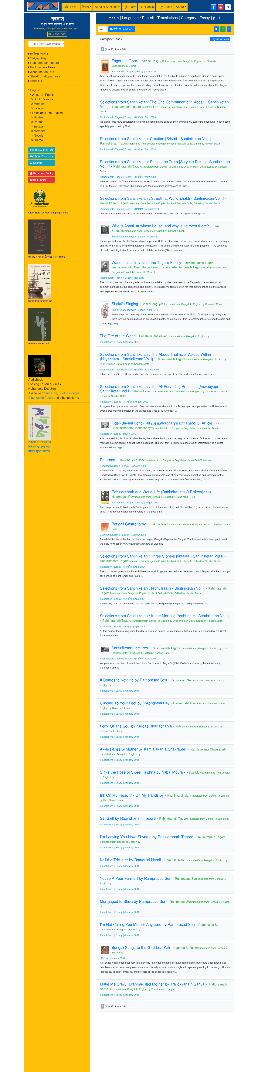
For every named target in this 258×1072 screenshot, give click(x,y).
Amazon (51, 393)
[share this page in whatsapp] (223, 29)
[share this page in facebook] (228, 29)
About (180, 7)
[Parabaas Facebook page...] (213, 7)
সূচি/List (129, 7)
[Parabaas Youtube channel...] (220, 7)
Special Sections (106, 7)
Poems (38, 122)
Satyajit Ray (38, 58)
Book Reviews (43, 99)
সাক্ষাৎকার (36, 81)
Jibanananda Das (42, 72)
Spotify (63, 393)
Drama (38, 140)
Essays (39, 108)
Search (37, 163)
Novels (38, 136)
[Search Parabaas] (228, 7)
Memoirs (39, 104)
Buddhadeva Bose (42, 67)
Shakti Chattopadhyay (45, 76)
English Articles (220, 39)
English (35, 90)
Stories (38, 117)
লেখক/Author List (42, 150)
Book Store (39, 180)
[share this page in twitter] (216, 29)
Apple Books (44, 398)
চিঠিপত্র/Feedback (43, 156)
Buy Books (165, 7)
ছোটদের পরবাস (39, 54)
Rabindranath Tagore (44, 63)
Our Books (147, 7)
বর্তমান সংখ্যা (70, 7)
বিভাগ (85, 7)
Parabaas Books (42, 173)
